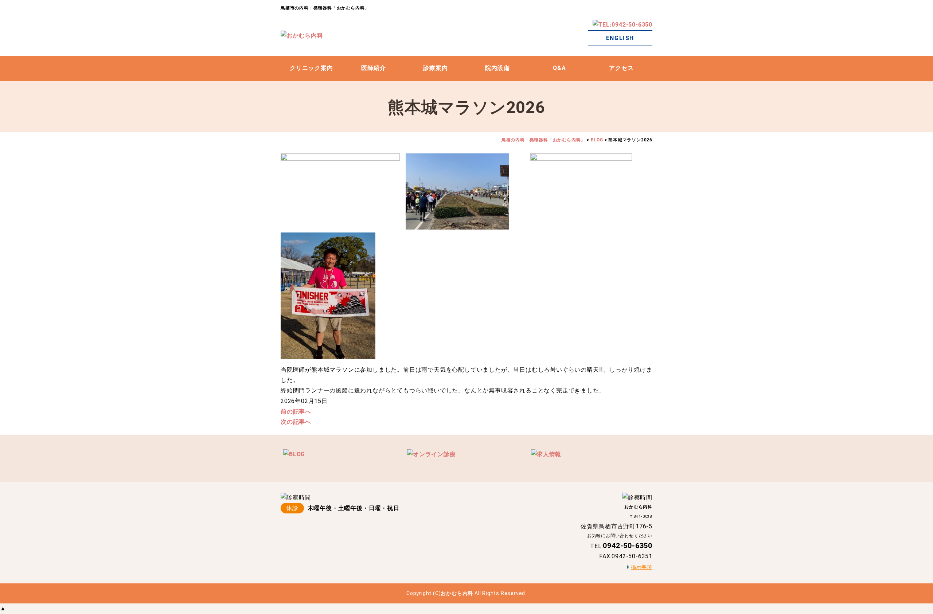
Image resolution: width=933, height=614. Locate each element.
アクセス (621, 67)
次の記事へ (296, 421)
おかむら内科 (457, 593)
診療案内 (435, 67)
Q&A (559, 67)
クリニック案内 (311, 67)
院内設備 (497, 67)
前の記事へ (296, 411)
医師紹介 (373, 67)
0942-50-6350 (627, 545)
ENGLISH (620, 38)
